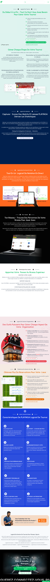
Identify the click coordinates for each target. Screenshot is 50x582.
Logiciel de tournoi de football (9, 544)
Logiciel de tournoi (9, 542)
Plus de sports (25, 546)
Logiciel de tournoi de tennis (23, 544)
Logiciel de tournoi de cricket (37, 542)
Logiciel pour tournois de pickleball (39, 544)
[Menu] (48, 2)
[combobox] (34, 2)
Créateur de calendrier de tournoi (22, 542)
